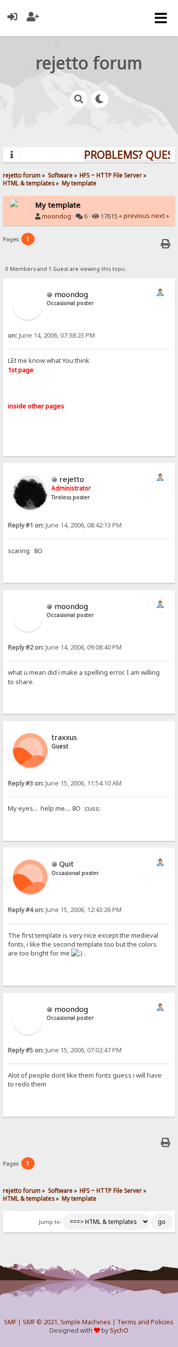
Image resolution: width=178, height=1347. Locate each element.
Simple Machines (85, 1322)
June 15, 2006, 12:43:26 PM (65, 910)
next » (160, 216)
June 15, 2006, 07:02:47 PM (65, 1050)
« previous (134, 216)
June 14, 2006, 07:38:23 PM (51, 335)
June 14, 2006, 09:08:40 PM (65, 647)
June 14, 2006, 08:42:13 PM (65, 525)
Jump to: (50, 1221)
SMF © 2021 (40, 1322)
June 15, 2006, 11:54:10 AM (65, 783)
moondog (56, 216)
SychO (119, 1330)
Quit (66, 864)
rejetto (71, 479)
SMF (10, 1322)
